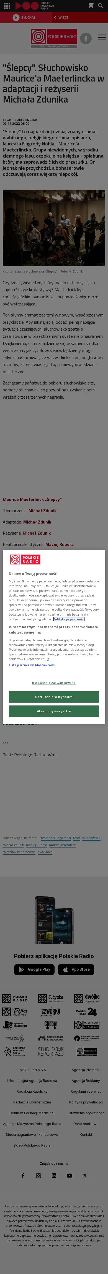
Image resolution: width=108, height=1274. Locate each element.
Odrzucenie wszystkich (54, 696)
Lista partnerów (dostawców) (32, 665)
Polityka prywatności (69, 619)
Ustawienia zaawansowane (54, 682)
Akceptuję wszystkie (54, 711)
